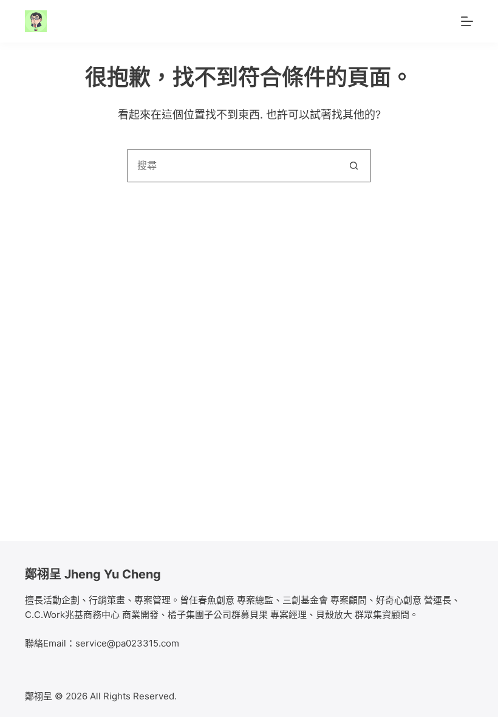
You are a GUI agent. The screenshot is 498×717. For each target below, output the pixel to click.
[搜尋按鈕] (354, 165)
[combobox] (233, 165)
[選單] (467, 21)
